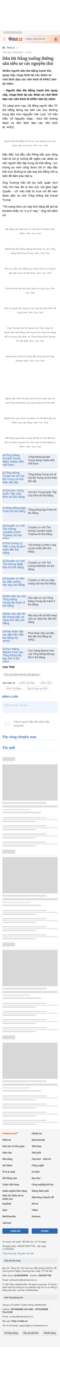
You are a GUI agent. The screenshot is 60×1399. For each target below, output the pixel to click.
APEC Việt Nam (27, 683)
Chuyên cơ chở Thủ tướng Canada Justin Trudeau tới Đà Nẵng (40, 530)
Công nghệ (38, 1165)
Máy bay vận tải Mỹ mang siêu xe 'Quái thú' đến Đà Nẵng (42, 618)
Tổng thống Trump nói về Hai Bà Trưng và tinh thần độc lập (42, 477)
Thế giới (36, 1152)
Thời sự (10, 48)
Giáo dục (7, 1152)
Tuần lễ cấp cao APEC (37, 688)
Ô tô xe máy (8, 1171)
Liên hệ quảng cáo (13, 1297)
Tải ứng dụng (11, 1333)
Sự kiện (44, 1231)
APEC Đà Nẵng (14, 688)
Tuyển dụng (50, 1333)
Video (35, 1210)
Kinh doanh (38, 1139)
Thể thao (37, 1146)
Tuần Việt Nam (10, 1184)
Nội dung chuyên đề (43, 1197)
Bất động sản (9, 1178)
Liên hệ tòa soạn (12, 1260)
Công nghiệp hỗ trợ (42, 1184)
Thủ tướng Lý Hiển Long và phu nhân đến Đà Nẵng (42, 548)
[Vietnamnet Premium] (10, 1134)
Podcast (36, 1216)
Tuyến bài (15, 1231)
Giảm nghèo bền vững (14, 1190)
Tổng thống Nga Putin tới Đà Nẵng (42, 511)
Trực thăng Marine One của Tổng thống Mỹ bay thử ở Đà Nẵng (41, 654)
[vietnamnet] (15, 40)
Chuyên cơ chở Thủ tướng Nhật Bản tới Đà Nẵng (41, 566)
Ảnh (4, 1210)
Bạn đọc (36, 1178)
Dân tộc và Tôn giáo (13, 1146)
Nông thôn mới (40, 1190)
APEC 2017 (46, 683)
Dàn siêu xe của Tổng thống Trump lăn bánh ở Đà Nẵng (41, 601)
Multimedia (9, 1216)
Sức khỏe (7, 1165)
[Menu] (4, 39)
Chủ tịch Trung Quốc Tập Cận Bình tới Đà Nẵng (42, 494)
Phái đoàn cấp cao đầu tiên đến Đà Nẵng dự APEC (41, 636)
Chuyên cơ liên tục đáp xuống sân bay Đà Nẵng (42, 582)
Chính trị (37, 1133)
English (6, 1203)
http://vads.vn (19, 1320)
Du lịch (36, 1171)
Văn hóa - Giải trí (41, 1159)
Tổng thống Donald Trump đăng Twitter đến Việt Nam (41, 460)
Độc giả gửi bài (30, 1333)
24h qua (6, 1222)
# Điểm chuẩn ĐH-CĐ (35, 39)
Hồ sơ (35, 1203)
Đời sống (7, 1159)
